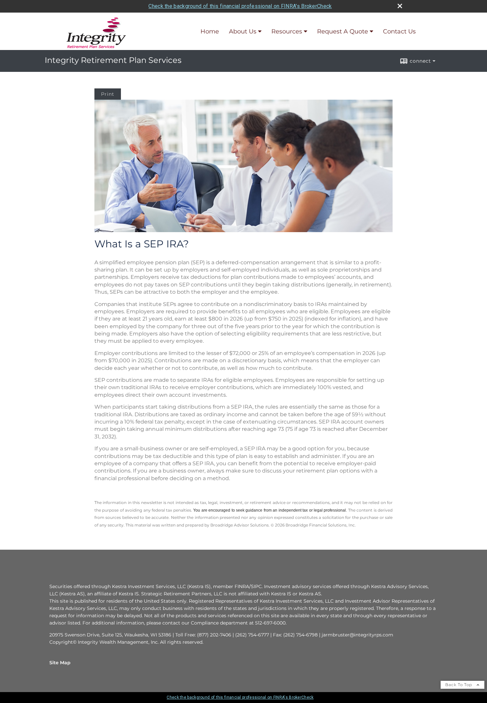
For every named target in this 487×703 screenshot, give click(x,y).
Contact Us (399, 31)
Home (209, 31)
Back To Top (459, 684)
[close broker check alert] (400, 6)
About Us (242, 31)
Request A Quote (342, 31)
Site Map (60, 663)
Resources (286, 31)
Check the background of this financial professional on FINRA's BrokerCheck (240, 6)
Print (107, 94)
